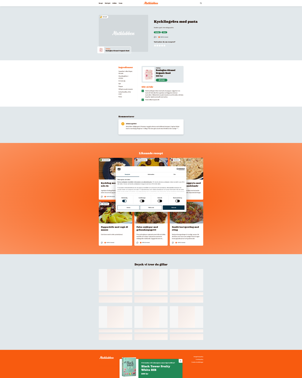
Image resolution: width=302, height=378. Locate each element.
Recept (101, 3)
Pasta (164, 32)
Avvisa (128, 207)
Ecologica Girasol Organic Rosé (117, 51)
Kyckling (157, 32)
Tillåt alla (173, 207)
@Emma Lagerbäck (131, 123)
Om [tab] (175, 174)
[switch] (142, 201)
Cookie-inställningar (197, 362)
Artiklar (114, 3)
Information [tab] (151, 174)
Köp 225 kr (162, 80)
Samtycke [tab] (127, 174)
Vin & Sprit (107, 3)
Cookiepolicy (199, 359)
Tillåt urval (151, 207)
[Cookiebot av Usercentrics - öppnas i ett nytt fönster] (178, 169)
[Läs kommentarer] (155, 37)
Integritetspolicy (198, 356)
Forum (120, 3)
